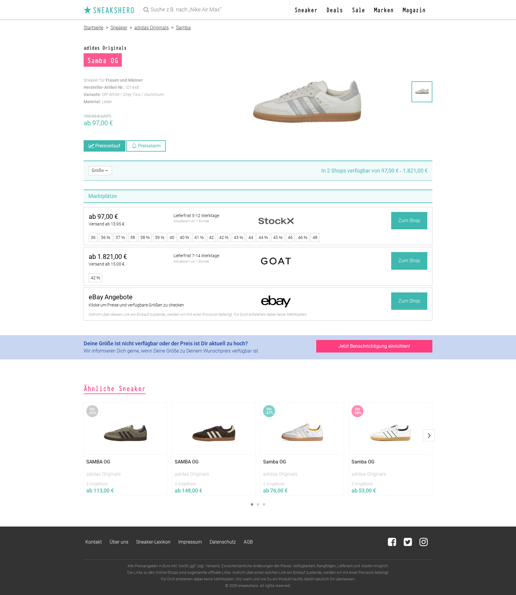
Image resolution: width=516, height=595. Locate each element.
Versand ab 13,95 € (107, 224)
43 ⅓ (238, 237)
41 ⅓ (199, 237)
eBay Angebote (111, 297)
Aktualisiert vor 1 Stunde (191, 221)
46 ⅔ (302, 237)
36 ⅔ (105, 237)
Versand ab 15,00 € (107, 264)
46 (290, 237)
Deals (334, 9)
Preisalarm (149, 146)
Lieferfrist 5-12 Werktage (196, 215)
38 (132, 237)
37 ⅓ (120, 237)
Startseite (93, 27)
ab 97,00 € (103, 216)
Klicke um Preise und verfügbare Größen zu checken (136, 305)
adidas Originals (151, 27)
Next (429, 435)
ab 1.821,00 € (108, 256)
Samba (183, 27)
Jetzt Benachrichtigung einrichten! (374, 346)
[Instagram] (423, 543)
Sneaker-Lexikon (153, 542)
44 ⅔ (263, 237)
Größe (98, 170)
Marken (384, 9)
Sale (358, 9)
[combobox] (215, 9)
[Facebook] (392, 543)
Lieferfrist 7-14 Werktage (196, 255)
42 (211, 237)
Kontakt (93, 542)
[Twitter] (408, 543)
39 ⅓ (159, 237)
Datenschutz (223, 542)
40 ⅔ (184, 237)
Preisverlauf (107, 146)
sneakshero (111, 9)
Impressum (190, 542)
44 (250, 237)
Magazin (414, 9)
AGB (248, 542)
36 (93, 237)
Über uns (119, 542)
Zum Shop (409, 220)
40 (172, 237)
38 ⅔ (145, 237)
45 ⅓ (277, 237)
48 (315, 237)
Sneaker (305, 9)
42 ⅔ (223, 237)
